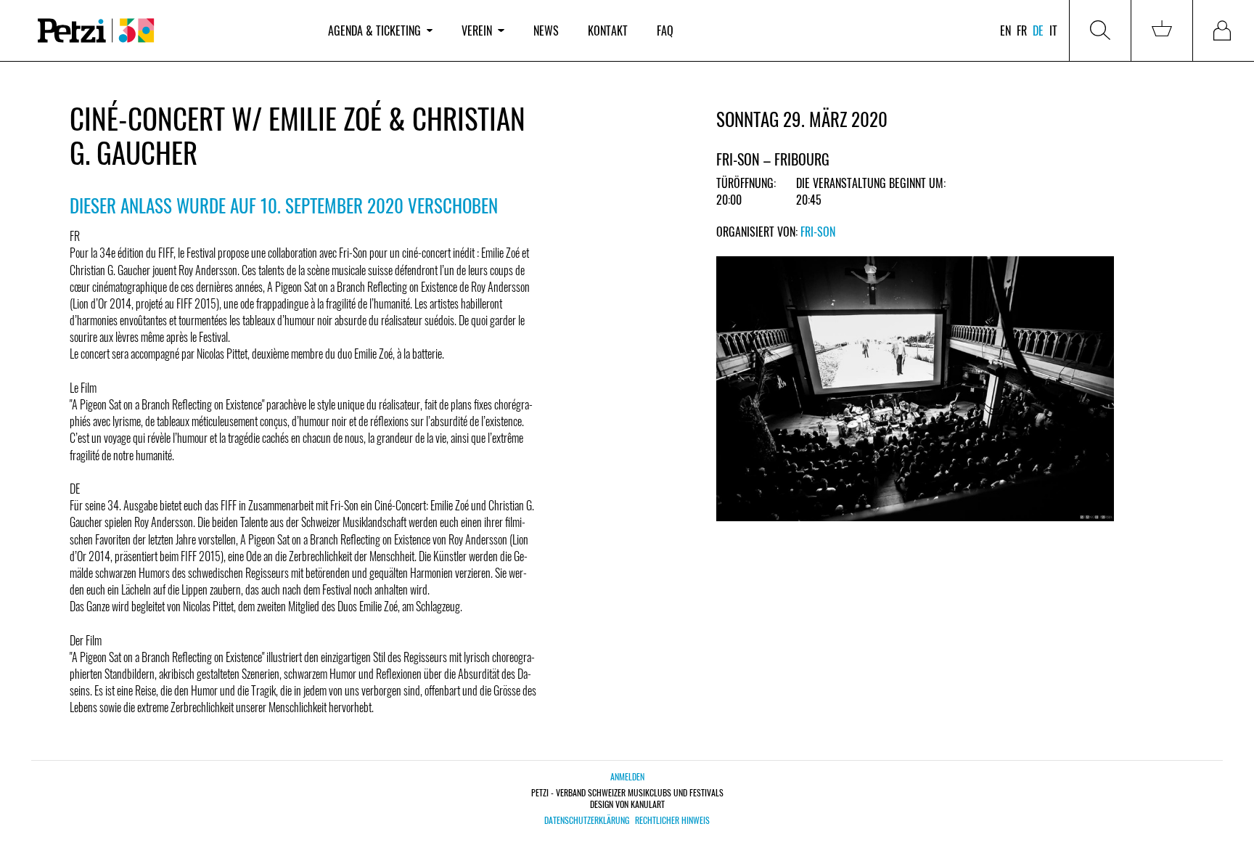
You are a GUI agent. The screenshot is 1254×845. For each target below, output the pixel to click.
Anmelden (627, 776)
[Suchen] (1100, 30)
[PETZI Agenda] (168, 31)
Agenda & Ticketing (374, 30)
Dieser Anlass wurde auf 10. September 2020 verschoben (284, 205)
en (1005, 30)
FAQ (665, 30)
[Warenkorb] (1161, 30)
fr (1022, 30)
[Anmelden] (1223, 30)
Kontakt (608, 30)
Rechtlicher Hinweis (672, 820)
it (1053, 30)
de (1038, 30)
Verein (477, 30)
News (546, 30)
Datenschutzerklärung (586, 820)
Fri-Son (817, 231)
